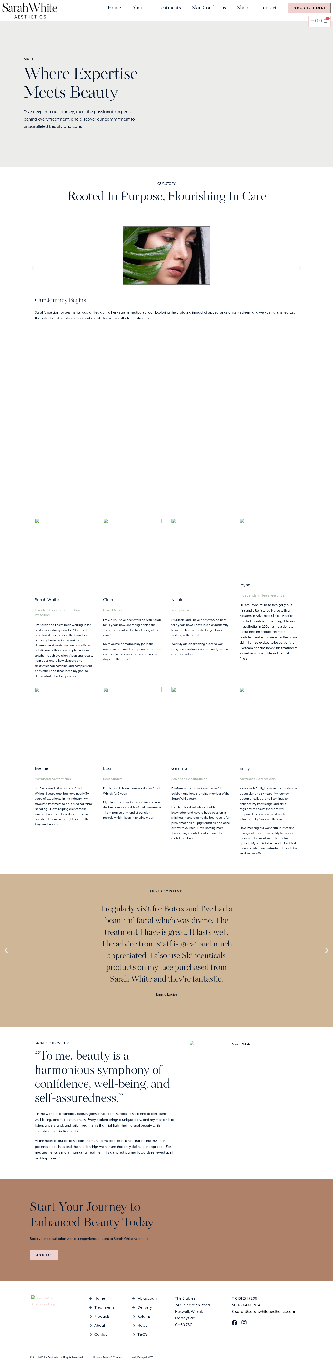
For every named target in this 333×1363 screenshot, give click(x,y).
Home (114, 8)
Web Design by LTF (142, 1357)
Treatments (169, 8)
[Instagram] (244, 1323)
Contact (268, 8)
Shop (242, 8)
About (138, 8)
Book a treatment (309, 8)
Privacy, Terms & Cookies (107, 1357)
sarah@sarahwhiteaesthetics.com (265, 1311)
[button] (33, 268)
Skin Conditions (209, 8)
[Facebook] (234, 1323)
